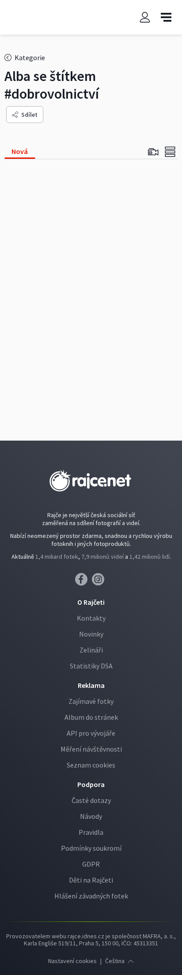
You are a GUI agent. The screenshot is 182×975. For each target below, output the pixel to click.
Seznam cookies (91, 764)
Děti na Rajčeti (91, 879)
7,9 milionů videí (102, 556)
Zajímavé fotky (91, 701)
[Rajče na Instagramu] (99, 582)
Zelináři (91, 649)
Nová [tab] (19, 151)
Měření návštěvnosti (91, 749)
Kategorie (29, 57)
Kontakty (91, 618)
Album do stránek (91, 717)
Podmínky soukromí (91, 848)
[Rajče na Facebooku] (83, 582)
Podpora (91, 784)
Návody (91, 816)
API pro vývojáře (91, 733)
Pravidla (91, 832)
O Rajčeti (91, 602)
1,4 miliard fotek (56, 556)
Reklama (91, 685)
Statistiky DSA (91, 665)
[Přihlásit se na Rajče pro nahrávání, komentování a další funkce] (145, 17)
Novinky (91, 634)
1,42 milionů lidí (149, 556)
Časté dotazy (91, 800)
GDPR (91, 864)
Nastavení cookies (72, 960)
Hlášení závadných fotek (91, 895)
